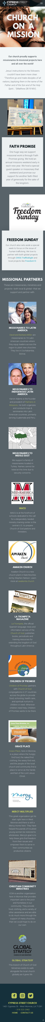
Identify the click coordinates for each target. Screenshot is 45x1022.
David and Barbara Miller (21, 335)
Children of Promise (18, 685)
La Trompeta (17, 623)
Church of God (17, 633)
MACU (22, 508)
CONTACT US (27, 1012)
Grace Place (14, 751)
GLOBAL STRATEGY (22, 960)
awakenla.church (26, 581)
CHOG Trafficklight (24, 258)
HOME (15, 1012)
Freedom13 (30, 261)
